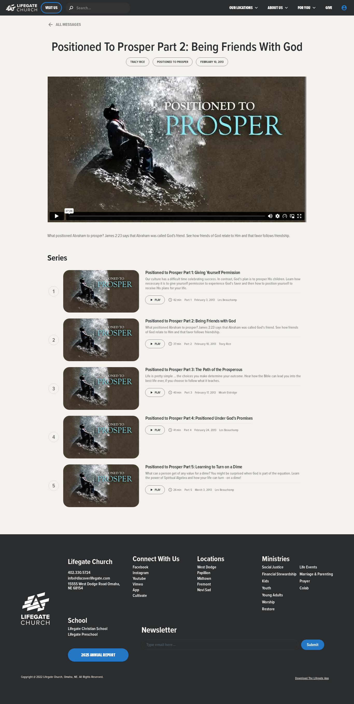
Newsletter (159, 630)
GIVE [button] (328, 8)
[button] (20, 7)
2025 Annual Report (98, 655)
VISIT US (51, 8)
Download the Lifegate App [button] (312, 678)
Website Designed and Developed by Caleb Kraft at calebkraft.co (197, 675)
